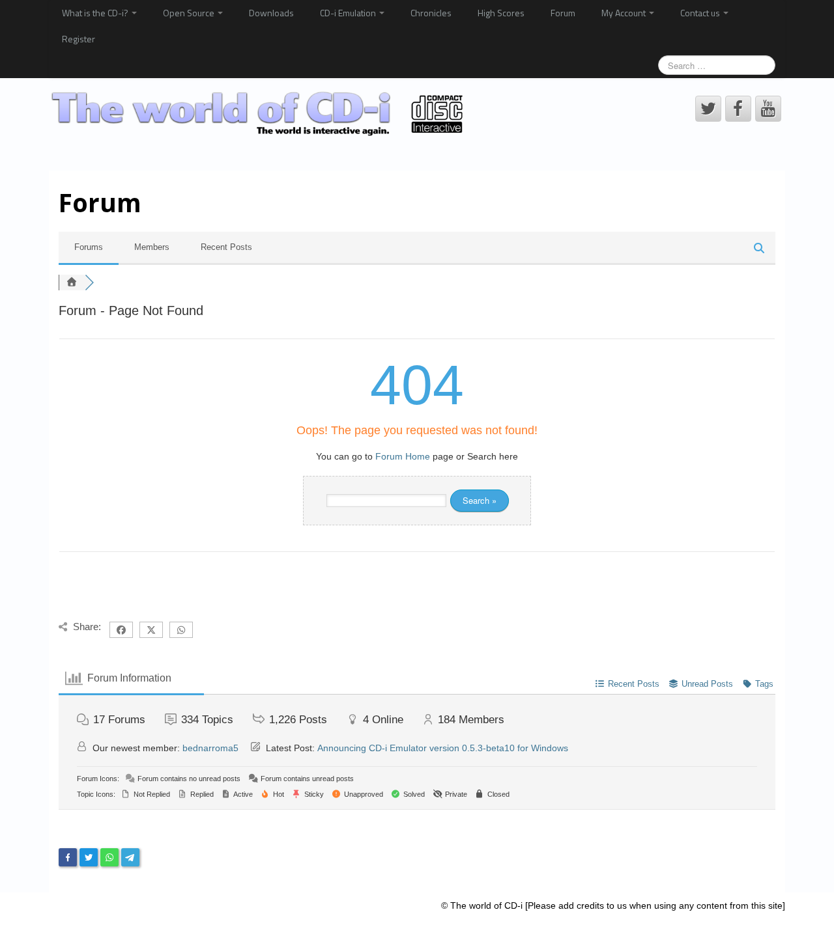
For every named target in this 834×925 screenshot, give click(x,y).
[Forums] (72, 282)
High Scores (501, 13)
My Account (624, 13)
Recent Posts (226, 247)
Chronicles (431, 13)
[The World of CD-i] (259, 114)
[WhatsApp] (109, 857)
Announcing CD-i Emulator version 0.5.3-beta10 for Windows (442, 748)
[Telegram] (130, 857)
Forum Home (402, 456)
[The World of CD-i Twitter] (708, 109)
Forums (88, 247)
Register (78, 39)
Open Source (189, 13)
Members (151, 247)
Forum (563, 13)
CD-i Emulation (349, 13)
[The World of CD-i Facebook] (738, 109)
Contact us (701, 13)
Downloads (271, 13)
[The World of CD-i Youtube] (768, 109)
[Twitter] (88, 857)
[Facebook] (68, 857)
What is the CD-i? (96, 13)
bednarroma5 (210, 748)
